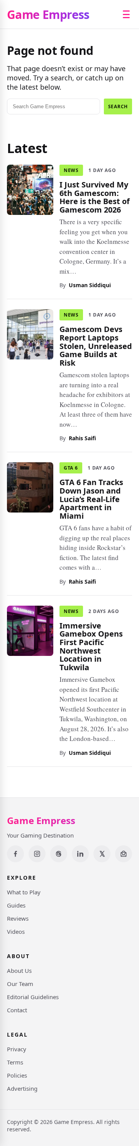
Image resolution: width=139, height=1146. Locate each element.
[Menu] (126, 14)
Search (118, 106)
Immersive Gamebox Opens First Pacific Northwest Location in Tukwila (91, 646)
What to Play (24, 892)
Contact (17, 1010)
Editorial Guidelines (33, 997)
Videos (16, 931)
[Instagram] (37, 853)
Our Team (20, 984)
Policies (17, 1075)
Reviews (18, 918)
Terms (15, 1062)
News (71, 170)
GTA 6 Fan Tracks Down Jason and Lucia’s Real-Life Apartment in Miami (91, 499)
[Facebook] (15, 853)
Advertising (22, 1088)
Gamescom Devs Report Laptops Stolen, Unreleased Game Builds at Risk (95, 346)
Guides (16, 905)
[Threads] (58, 853)
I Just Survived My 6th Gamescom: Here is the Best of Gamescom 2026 (94, 197)
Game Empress (48, 14)
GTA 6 (71, 468)
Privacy (16, 1049)
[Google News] (123, 853)
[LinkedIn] (80, 853)
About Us (19, 970)
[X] (101, 853)
